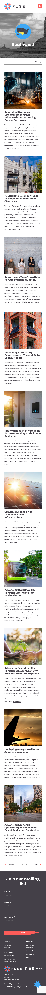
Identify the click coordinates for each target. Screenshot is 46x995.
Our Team (7, 947)
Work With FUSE (9, 956)
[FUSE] (14, 6)
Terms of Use (17, 984)
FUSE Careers (8, 952)
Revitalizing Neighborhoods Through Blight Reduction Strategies (21, 198)
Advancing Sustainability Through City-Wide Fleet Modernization (19, 592)
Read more (16, 148)
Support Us (30, 954)
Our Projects (30, 945)
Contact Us (29, 951)
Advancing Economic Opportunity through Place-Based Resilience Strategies (21, 827)
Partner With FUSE (10, 959)
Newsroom (29, 947)
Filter (37, 62)
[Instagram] (30, 968)
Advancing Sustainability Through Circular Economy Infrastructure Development (21, 671)
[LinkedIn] (33, 968)
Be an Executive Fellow (11, 962)
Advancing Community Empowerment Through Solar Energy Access (22, 355)
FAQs (28, 958)
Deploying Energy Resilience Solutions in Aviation (21, 751)
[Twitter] (37, 968)
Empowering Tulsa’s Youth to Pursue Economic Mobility (22, 278)
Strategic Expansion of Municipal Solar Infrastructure (18, 514)
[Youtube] (40, 968)
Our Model (7, 945)
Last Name (7, 902)
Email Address (9, 917)
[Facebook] (26, 968)
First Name (7, 891)
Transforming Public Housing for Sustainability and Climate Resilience (22, 433)
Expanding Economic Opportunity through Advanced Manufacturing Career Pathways (20, 116)
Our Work (29, 942)
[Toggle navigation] (40, 6)
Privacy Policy (8, 984)
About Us (7, 942)
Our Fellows (8, 950)
